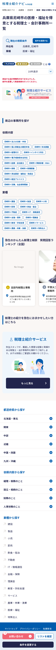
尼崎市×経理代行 (11, 152)
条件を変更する (41, 40)
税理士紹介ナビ (8, 10)
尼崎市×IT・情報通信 (31, 212)
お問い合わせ (14, 635)
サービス (12, 595)
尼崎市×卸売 (9, 206)
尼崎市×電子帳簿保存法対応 (16, 157)
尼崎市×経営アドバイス (14, 179)
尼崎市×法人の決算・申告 (15, 141)
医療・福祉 (14, 610)
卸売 (10, 545)
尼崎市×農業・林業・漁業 (15, 228)
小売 (10, 538)
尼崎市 (30, 10)
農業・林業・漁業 (17, 603)
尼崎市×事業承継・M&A (39, 163)
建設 (10, 524)
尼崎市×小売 (41, 201)
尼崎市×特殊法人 (38, 228)
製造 (10, 531)
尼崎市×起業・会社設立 (14, 163)
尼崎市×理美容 (32, 217)
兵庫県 (21, 10)
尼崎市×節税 (9, 168)
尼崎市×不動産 (10, 212)
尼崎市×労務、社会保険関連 (16, 184)
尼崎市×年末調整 (41, 147)
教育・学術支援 (16, 588)
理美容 (11, 581)
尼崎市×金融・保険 (12, 217)
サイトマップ (11, 628)
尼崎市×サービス (36, 222)
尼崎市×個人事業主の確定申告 (16, 147)
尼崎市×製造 (25, 201)
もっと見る (27, 383)
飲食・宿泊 (14, 552)
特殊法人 (12, 617)
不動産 (11, 560)
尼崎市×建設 (9, 201)
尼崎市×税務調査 (27, 168)
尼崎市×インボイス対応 (33, 152)
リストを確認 (44, 636)
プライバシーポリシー (30, 628)
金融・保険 (14, 574)
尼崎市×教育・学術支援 (14, 222)
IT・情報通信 (15, 567)
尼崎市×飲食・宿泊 (28, 206)
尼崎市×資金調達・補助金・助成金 (18, 173)
